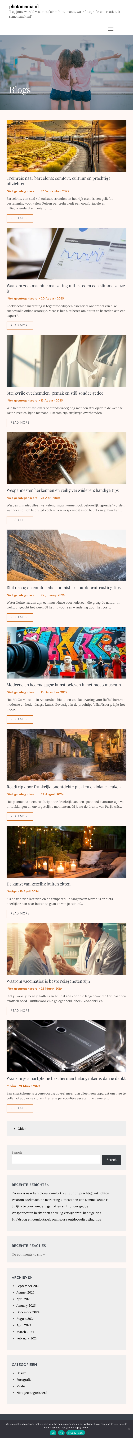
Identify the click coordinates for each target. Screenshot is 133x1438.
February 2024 (27, 1338)
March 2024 (25, 1332)
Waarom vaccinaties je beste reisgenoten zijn (48, 981)
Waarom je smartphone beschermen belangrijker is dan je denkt (66, 1078)
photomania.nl (24, 6)
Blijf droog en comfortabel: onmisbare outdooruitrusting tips (64, 587)
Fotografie (24, 1380)
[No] (128, 1429)
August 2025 (25, 1292)
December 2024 (27, 1312)
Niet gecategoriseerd (22, 191)
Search (17, 1152)
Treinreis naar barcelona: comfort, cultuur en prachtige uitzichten (58, 180)
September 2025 (28, 1286)
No (61, 1432)
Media (11, 1086)
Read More (19, 218)
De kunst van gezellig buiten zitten (38, 884)
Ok (53, 1432)
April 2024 (23, 1325)
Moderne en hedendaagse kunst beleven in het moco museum (64, 684)
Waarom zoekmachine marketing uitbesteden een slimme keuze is (66, 288)
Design (12, 891)
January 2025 (26, 1306)
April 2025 (23, 1299)
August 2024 (25, 1319)
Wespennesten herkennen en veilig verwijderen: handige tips (63, 490)
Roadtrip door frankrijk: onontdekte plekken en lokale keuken (64, 786)
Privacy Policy (75, 1432)
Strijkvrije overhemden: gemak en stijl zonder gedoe (55, 393)
